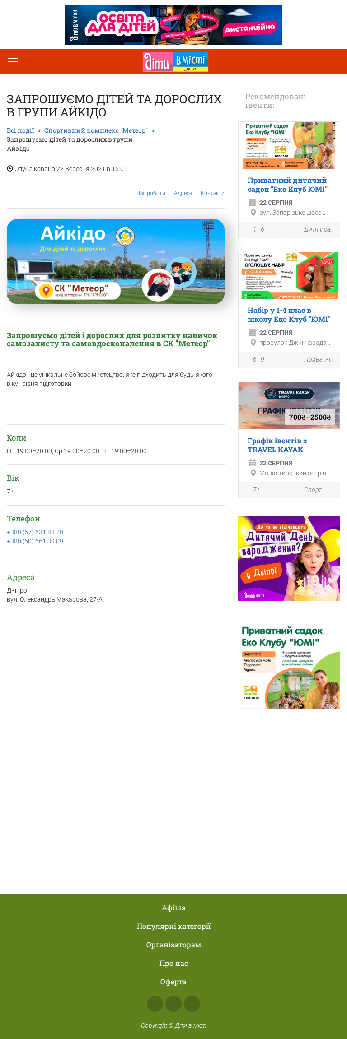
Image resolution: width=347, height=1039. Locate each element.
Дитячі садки (319, 229)
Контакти (213, 193)
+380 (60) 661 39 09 (35, 541)
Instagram (173, 1004)
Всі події (20, 130)
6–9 (258, 359)
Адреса (183, 193)
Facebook (155, 1004)
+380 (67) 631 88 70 (35, 532)
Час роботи (150, 193)
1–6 (258, 229)
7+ (256, 489)
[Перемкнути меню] (12, 61)
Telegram (192, 1004)
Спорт (312, 489)
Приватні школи (319, 359)
